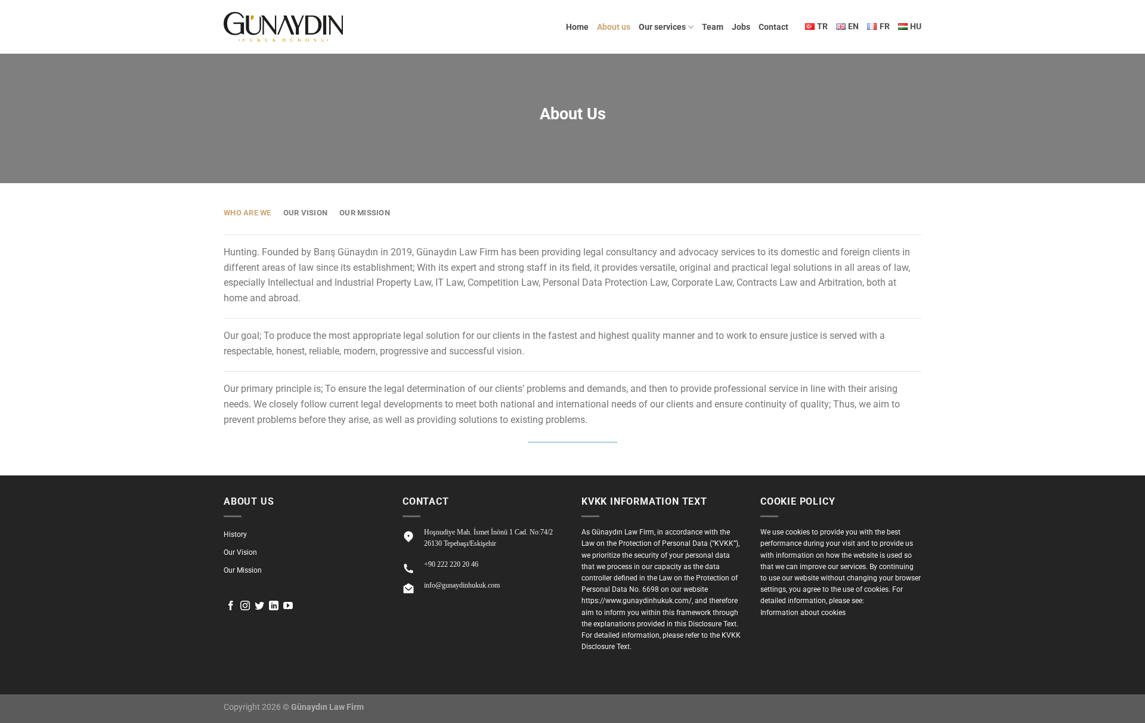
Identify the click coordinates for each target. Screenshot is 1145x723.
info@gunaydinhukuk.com (462, 585)
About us (613, 27)
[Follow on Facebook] (231, 606)
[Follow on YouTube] (288, 606)
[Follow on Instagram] (245, 606)
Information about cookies (803, 612)
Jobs (741, 27)
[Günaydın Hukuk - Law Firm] (283, 27)
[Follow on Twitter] (259, 606)
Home (577, 27)
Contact (773, 27)
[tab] (247, 213)
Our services (662, 27)
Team (712, 27)
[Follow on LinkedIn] (273, 606)
